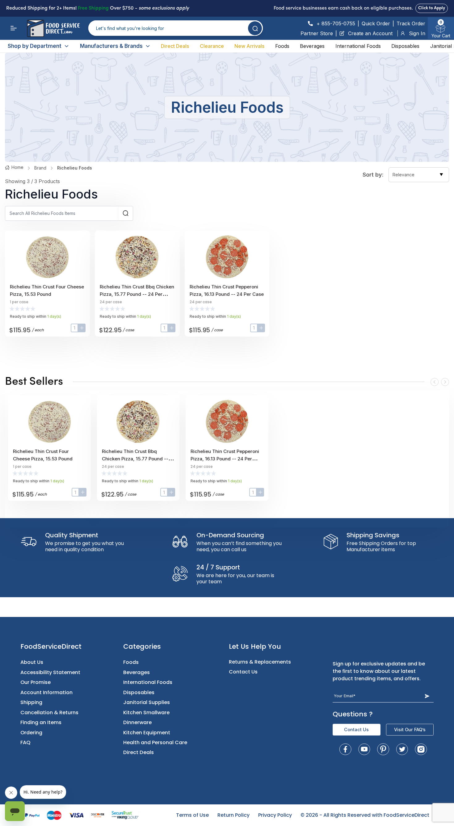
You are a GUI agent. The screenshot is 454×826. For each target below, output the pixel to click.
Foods (282, 46)
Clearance (212, 46)
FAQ (25, 742)
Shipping (31, 702)
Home (17, 167)
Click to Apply (431, 8)
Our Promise (35, 682)
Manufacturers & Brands (111, 46)
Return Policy (233, 815)
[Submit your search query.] (255, 28)
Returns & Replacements (260, 661)
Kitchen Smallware (146, 712)
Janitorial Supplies (146, 702)
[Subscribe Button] (427, 696)
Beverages (312, 46)
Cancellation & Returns (49, 712)
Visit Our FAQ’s (410, 729)
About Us (31, 662)
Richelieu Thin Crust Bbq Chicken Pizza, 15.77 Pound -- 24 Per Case (137, 294)
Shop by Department (34, 46)
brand (40, 167)
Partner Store (317, 33)
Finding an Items (40, 722)
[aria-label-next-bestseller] (445, 382)
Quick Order (376, 23)
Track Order (411, 23)
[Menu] (13, 28)
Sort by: (373, 174)
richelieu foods (74, 167)
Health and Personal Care (155, 742)
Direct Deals (175, 46)
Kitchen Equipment (146, 732)
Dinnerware (137, 722)
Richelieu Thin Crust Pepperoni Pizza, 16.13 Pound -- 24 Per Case (225, 458)
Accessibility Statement (50, 672)
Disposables (405, 46)
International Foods (358, 46)
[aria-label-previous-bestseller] (435, 382)
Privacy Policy (275, 815)
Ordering (31, 732)
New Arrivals (249, 46)
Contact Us (243, 671)
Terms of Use (192, 815)
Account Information (46, 692)
